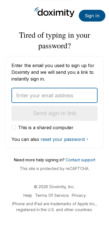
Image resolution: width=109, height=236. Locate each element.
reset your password (63, 139)
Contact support (80, 159)
